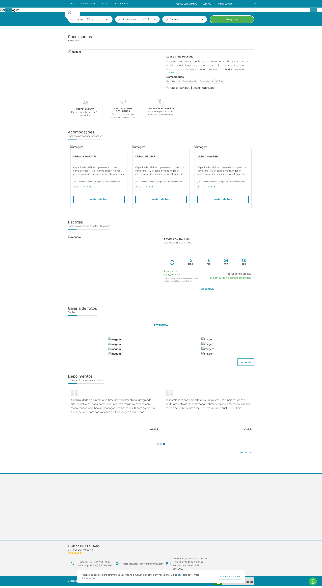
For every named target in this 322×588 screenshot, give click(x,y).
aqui (180, 574)
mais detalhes (99, 199)
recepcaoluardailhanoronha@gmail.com (143, 563)
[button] (158, 444)
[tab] (161, 325)
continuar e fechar (230, 576)
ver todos (245, 452)
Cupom (174, 19)
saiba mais (207, 288)
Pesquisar (232, 19)
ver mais (245, 362)
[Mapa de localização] (161, 507)
